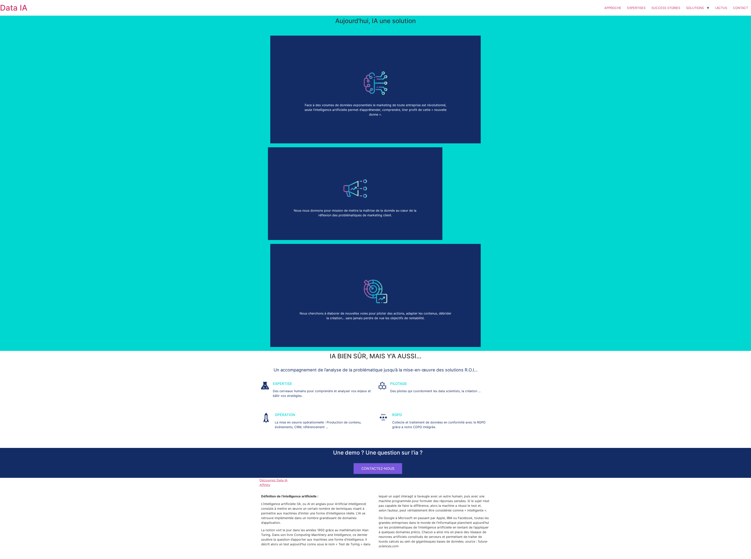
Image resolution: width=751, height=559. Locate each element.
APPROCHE (612, 8)
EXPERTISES (636, 8)
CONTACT (740, 8)
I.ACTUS (721, 8)
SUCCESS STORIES (665, 8)
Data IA (13, 8)
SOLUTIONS (695, 8)
